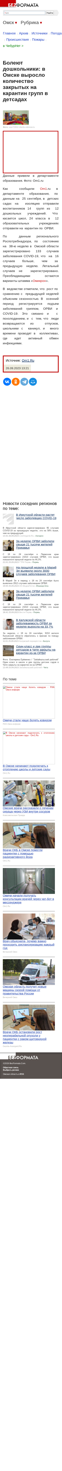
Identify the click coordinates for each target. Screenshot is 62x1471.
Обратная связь (11, 1067)
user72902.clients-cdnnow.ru (22, 127)
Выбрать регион (11, 1070)
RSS (22, 1074)
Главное (9, 33)
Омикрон (39, 281)
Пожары (38, 39)
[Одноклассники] (16, 382)
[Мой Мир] (33, 382)
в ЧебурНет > (13, 46)
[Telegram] (24, 382)
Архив (23, 33)
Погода (56, 33)
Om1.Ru (28, 360)
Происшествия (17, 39)
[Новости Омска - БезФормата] (20, 4)
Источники (39, 33)
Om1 (43, 188)
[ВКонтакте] (7, 382)
